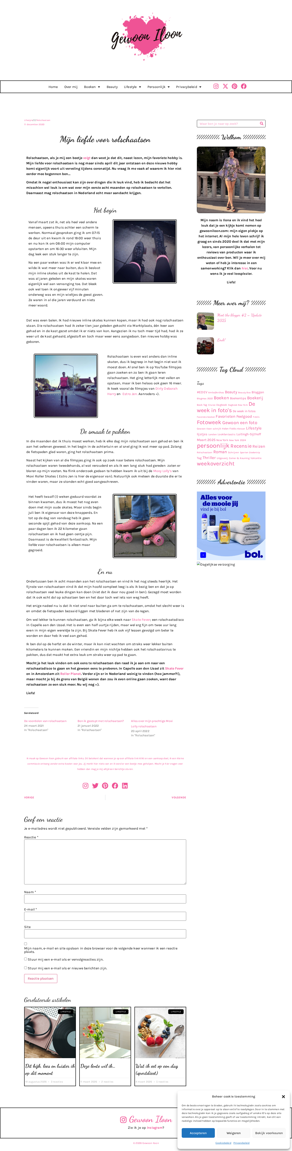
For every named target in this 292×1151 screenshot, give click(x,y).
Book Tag (202, 404)
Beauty (112, 87)
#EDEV (202, 392)
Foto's (256, 417)
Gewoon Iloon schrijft (209, 428)
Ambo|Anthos (216, 392)
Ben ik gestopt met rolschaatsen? (101, 721)
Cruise (211, 405)
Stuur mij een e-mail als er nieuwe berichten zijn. (67, 968)
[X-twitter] (225, 86)
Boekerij (255, 397)
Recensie (241, 446)
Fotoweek (209, 422)
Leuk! (221, 339)
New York (222, 440)
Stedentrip (254, 452)
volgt (86, 158)
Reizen (258, 446)
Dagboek (221, 404)
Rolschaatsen (43, 120)
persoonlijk (213, 445)
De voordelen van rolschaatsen (45, 721)
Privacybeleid (241, 1142)
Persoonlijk (156, 87)
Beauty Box (244, 392)
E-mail (30, 909)
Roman (220, 451)
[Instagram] (216, 86)
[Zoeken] (261, 123)
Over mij (71, 87)
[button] (283, 1097)
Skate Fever (141, 620)
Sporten (244, 452)
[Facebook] (244, 86)
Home (53, 87)
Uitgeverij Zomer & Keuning (233, 458)
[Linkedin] (125, 786)
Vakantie (256, 458)
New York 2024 (237, 440)
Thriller (209, 457)
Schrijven (233, 452)
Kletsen (241, 428)
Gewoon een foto (239, 422)
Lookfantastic (227, 434)
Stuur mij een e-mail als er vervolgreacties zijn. (65, 960)
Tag (199, 458)
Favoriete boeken (206, 417)
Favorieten (225, 416)
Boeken (90, 87)
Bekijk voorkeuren (269, 1133)
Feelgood (244, 416)
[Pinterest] (234, 86)
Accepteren (198, 1133)
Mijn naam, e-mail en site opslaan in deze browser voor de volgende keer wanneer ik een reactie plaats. (100, 950)
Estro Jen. (130, 394)
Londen (212, 434)
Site (27, 927)
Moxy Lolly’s (162, 471)
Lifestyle (130, 87)
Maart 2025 (206, 440)
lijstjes (202, 434)
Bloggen (258, 392)
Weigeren (234, 1133)
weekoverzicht (216, 463)
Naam (30, 892)
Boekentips (238, 398)
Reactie (31, 837)
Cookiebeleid (223, 1142)
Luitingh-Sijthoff (248, 434)
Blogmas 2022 (205, 398)
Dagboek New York (238, 405)
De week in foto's (226, 407)
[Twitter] (95, 786)
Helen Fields (229, 428)
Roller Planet (70, 674)
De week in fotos (244, 411)
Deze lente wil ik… (97, 1066)
